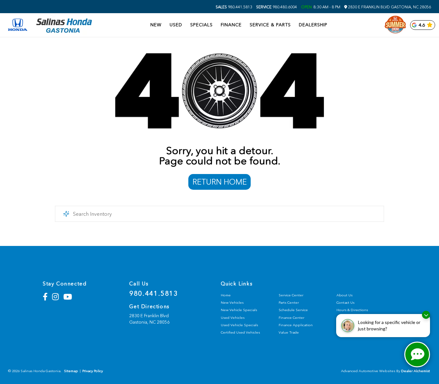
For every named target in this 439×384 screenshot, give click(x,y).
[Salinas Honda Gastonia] (64, 25)
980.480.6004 (276, 7)
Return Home (220, 182)
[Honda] (17, 25)
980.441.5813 (234, 7)
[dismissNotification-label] (426, 315)
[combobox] (219, 214)
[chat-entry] (417, 354)
